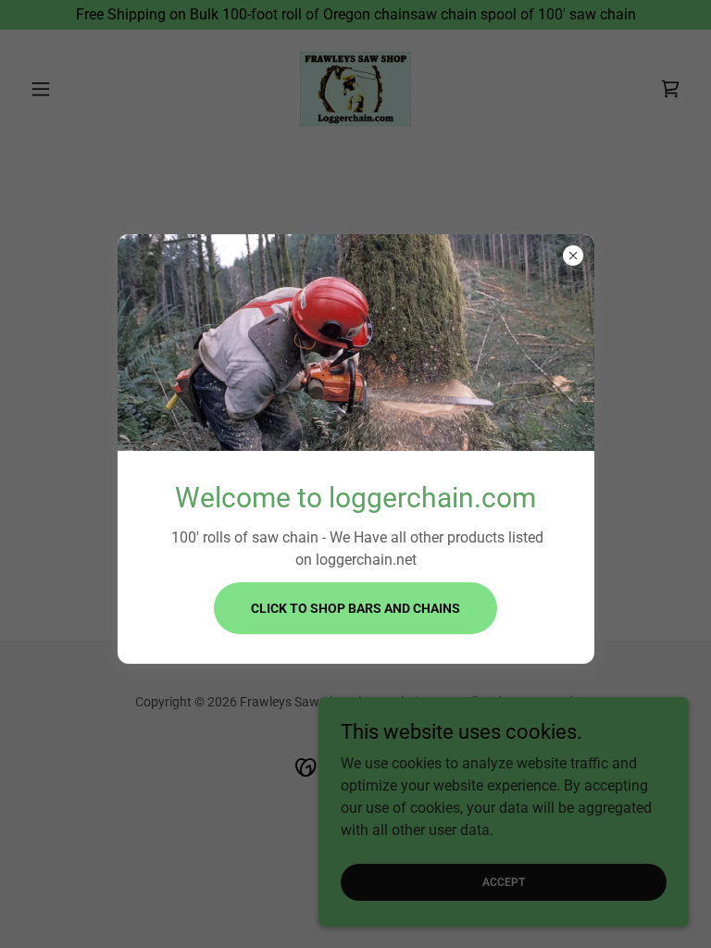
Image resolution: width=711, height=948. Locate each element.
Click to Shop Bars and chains (355, 608)
